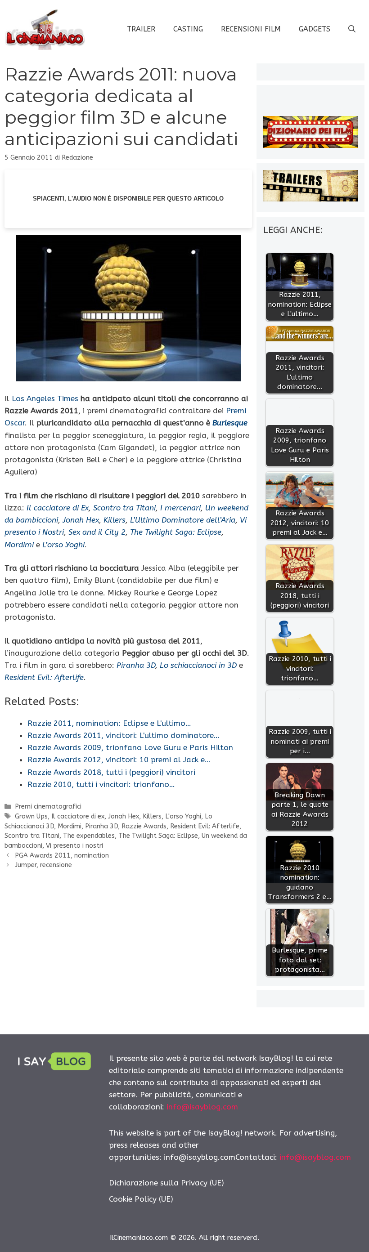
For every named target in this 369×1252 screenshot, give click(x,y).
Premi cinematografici (48, 806)
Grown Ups (31, 816)
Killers (115, 519)
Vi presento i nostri (74, 846)
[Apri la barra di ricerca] (351, 29)
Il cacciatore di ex (77, 816)
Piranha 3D (136, 665)
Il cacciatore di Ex (58, 507)
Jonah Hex (81, 519)
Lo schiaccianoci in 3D (198, 665)
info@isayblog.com (202, 1106)
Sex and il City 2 (97, 532)
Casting (188, 29)
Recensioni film (251, 29)
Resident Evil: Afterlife (204, 826)
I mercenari (180, 507)
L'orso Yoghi (183, 816)
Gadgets (314, 29)
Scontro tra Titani (124, 507)
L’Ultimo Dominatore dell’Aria (182, 519)
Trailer (141, 29)
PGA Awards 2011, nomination (62, 855)
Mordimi (19, 544)
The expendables (89, 836)
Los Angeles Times (45, 398)
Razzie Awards (144, 826)
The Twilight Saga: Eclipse (175, 532)
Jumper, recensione (43, 865)
